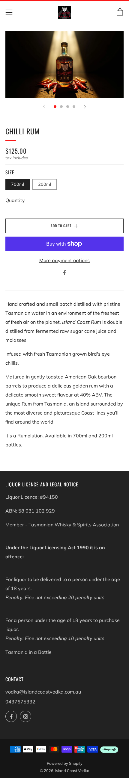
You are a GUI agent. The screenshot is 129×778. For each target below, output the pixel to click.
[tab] (55, 106)
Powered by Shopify (64, 763)
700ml (17, 184)
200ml (44, 184)
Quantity (15, 200)
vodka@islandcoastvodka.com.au (43, 692)
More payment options (64, 260)
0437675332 (20, 702)
